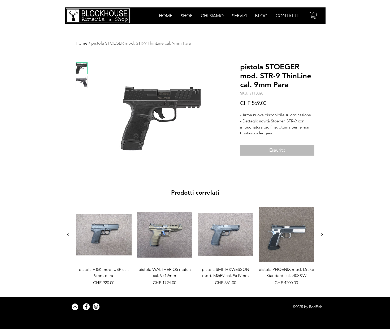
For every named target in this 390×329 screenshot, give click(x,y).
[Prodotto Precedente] (68, 234)
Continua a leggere (256, 133)
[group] (195, 249)
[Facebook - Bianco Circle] (86, 306)
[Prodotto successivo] (322, 234)
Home (82, 43)
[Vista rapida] (104, 235)
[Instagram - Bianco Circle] (96, 306)
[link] (314, 15)
